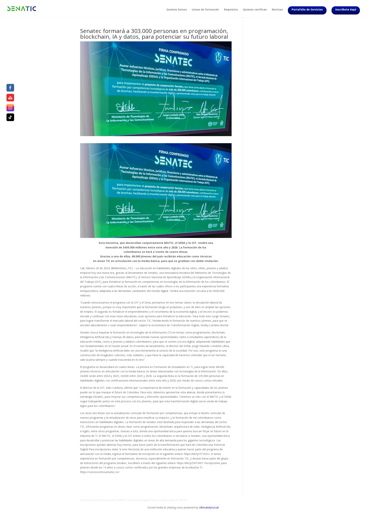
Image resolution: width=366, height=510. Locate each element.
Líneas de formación (205, 9)
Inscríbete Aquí (345, 9)
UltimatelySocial (209, 507)
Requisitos (231, 9)
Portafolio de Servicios (307, 9)
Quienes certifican (255, 9)
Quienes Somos (176, 9)
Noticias (277, 9)
